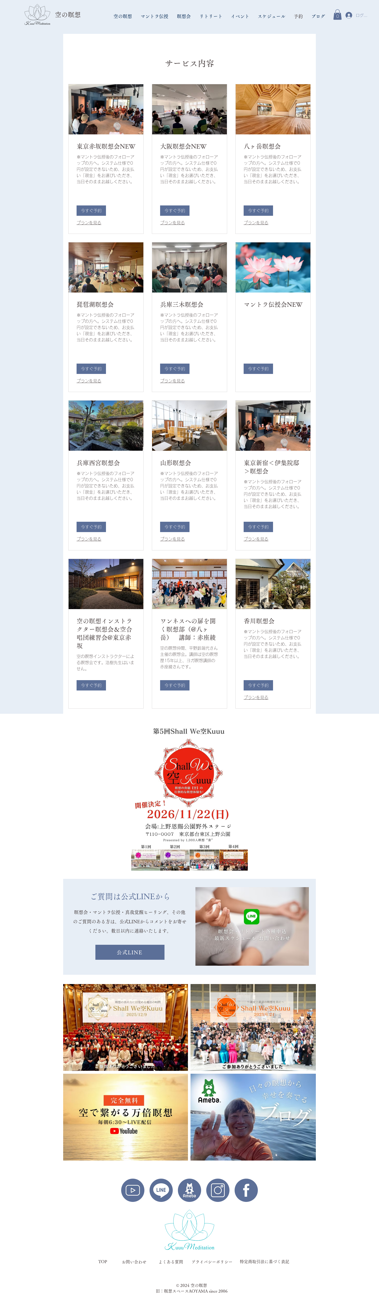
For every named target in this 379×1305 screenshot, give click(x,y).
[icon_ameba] (189, 1190)
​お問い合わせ (134, 1262)
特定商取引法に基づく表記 (264, 1262)
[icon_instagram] (217, 1190)
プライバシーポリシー (212, 1262)
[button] (123, 16)
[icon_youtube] (132, 1190)
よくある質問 (170, 1262)
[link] (106, 146)
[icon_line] (161, 1190)
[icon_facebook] (246, 1190)
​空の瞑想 (68, 14)
